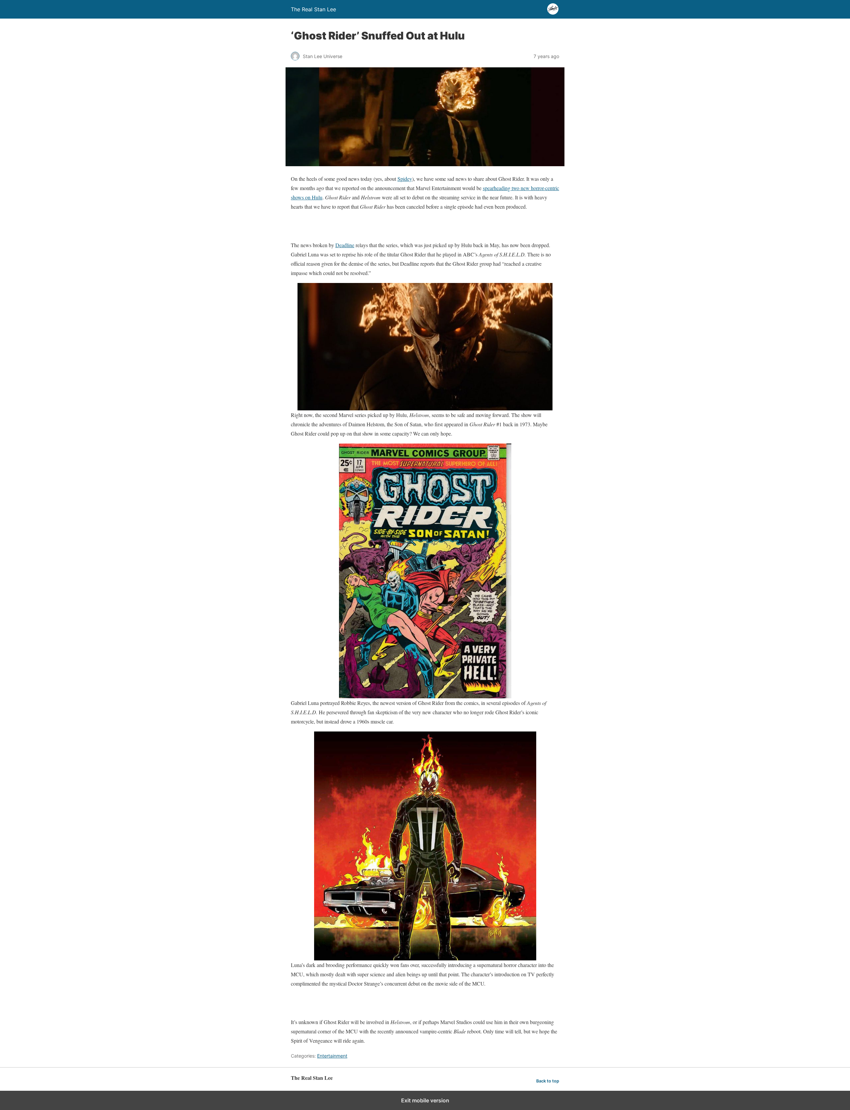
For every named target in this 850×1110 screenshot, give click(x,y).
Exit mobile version (425, 1100)
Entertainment (332, 1056)
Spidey (404, 178)
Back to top (547, 1080)
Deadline (344, 245)
